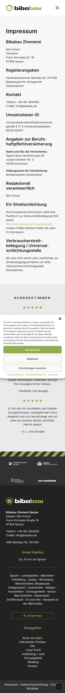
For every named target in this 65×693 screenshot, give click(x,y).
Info (32, 646)
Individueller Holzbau (32, 642)
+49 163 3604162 (28, 531)
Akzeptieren (32, 349)
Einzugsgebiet (33, 658)
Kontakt (32, 666)
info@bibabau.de (26, 535)
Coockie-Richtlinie (15, 374)
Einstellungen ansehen (32, 368)
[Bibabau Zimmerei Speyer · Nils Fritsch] (23, 8)
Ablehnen (32, 358)
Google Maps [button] (34, 615)
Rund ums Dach (32, 638)
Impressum (53, 374)
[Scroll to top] (58, 686)
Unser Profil (33, 650)
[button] (60, 318)
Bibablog (33, 662)
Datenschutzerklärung (36, 374)
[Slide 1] (30, 436)
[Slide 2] (34, 436)
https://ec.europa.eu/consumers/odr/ (29, 224)
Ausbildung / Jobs (33, 654)
